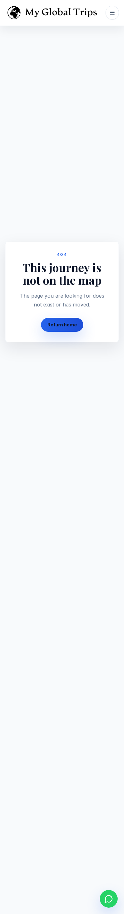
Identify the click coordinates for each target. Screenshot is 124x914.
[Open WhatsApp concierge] (109, 899)
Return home (62, 324)
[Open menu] (112, 13)
